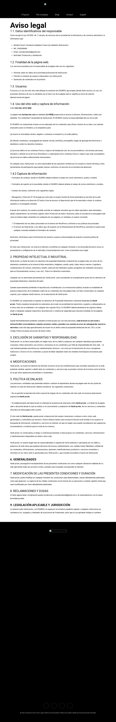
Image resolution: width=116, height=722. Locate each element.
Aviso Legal (40, 713)
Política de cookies (66, 713)
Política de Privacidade (52, 713)
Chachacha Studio (84, 713)
